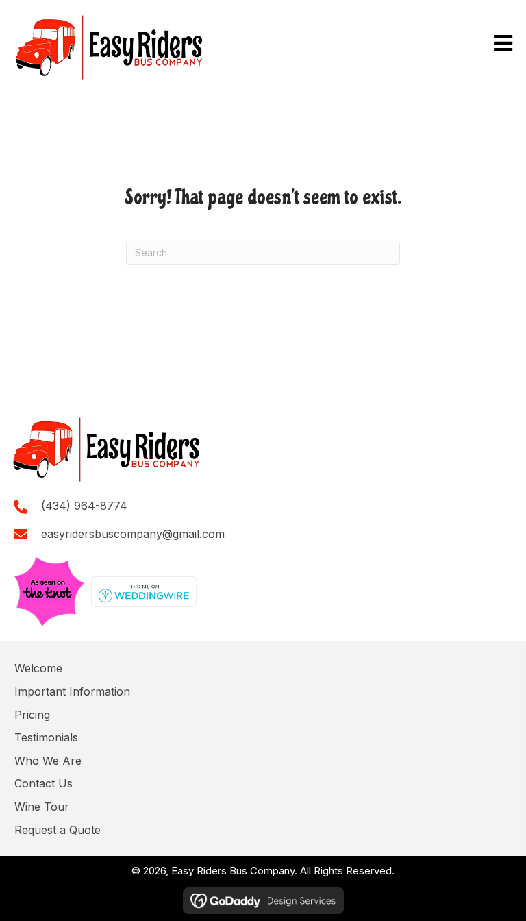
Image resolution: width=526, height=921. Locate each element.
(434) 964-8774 (84, 506)
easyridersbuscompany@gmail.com (133, 534)
